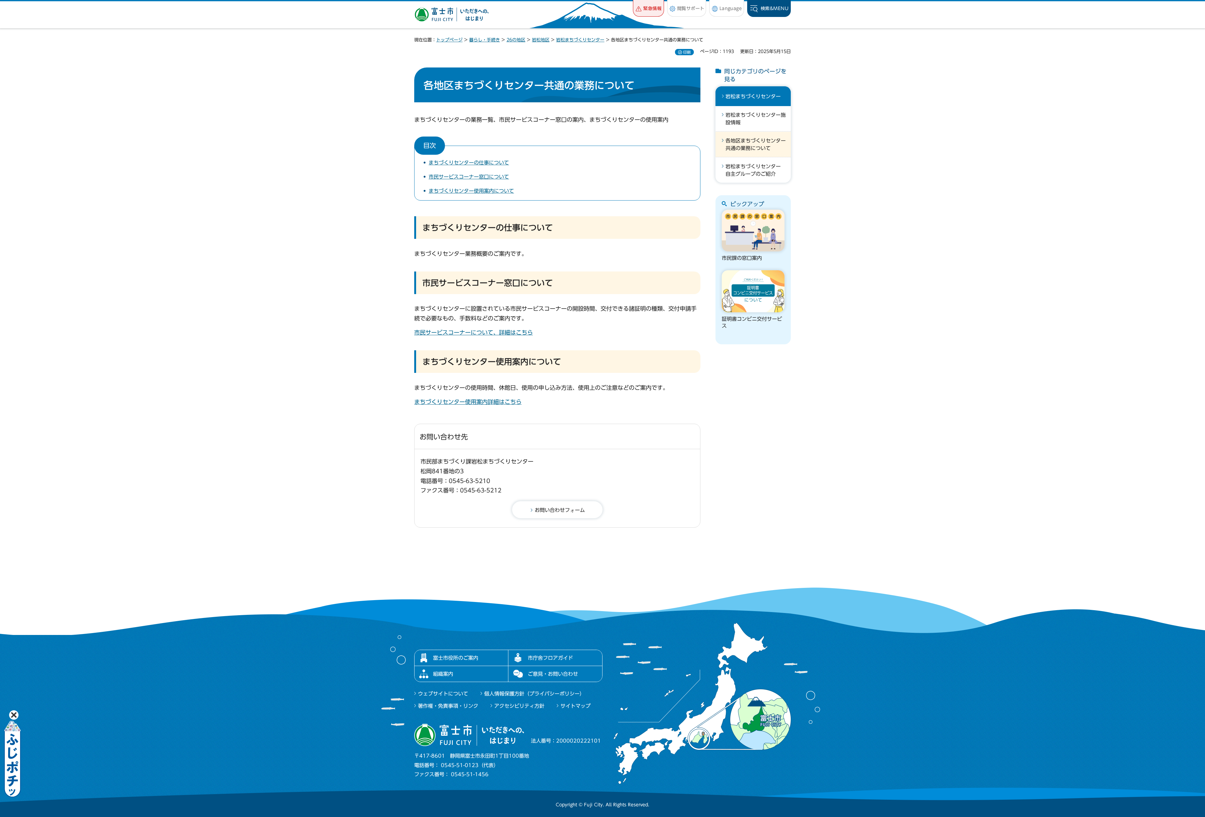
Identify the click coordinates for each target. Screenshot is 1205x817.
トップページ (449, 40)
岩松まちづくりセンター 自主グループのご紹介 (756, 170)
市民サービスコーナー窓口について (469, 176)
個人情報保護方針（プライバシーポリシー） (534, 693)
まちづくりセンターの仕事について (469, 162)
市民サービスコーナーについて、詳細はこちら (473, 332)
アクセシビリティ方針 (519, 705)
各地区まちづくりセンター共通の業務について (756, 144)
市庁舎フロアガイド (550, 657)
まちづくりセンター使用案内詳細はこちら (468, 402)
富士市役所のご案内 (455, 657)
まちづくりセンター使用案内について (471, 190)
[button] (648, 8)
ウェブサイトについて (443, 693)
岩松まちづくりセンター (580, 40)
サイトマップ (575, 705)
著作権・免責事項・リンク (448, 705)
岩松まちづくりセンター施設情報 (756, 118)
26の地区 (515, 40)
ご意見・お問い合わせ (553, 673)
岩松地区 (540, 40)
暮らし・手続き (484, 40)
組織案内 (443, 673)
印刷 (687, 52)
